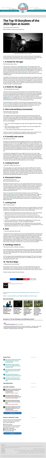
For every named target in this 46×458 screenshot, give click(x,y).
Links (23, 446)
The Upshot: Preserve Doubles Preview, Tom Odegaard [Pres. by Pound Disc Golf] (12, 366)
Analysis (31, 10)
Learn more (12, 433)
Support (37, 450)
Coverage (9, 446)
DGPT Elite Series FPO (10, 292)
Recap (23, 29)
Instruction (36, 10)
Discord (34, 7)
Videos (31, 7)
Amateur (43, 448)
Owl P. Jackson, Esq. (13, 29)
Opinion (20, 29)
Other (32, 446)
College (40, 448)
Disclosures (32, 451)
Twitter (22, 452)
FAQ (40, 450)
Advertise (24, 451)
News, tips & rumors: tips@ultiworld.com (6, 7)
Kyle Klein (5, 98)
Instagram (25, 452)
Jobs (35, 451)
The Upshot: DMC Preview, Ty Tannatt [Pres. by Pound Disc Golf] (13, 375)
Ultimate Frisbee (42, 451)
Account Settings (32, 450)
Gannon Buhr (14, 197)
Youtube (29, 452)
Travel (12, 447)
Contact (28, 451)
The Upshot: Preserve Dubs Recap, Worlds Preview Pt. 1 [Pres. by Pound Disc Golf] (13, 361)
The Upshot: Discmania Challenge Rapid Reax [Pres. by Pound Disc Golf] (13, 371)
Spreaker (33, 452)
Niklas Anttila (24, 68)
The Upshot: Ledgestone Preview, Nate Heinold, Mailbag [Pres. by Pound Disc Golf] (13, 408)
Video (15, 447)
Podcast (35, 446)
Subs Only (43, 10)
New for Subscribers (22, 450)
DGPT (5, 10)
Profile (42, 446)
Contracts (8, 10)
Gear (13, 446)
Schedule (12, 10)
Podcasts (39, 10)
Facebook (18, 452)
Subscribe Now (12, 413)
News (29, 10)
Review (9, 447)
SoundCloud (38, 452)
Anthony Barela (9, 99)
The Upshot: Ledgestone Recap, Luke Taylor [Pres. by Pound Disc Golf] (12, 379)
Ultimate (37, 7)
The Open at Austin (33, 292)
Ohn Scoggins (6, 115)
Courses (6, 446)
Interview (20, 446)
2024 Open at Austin (25, 292)
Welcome (16, 450)
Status (38, 451)
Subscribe (43, 450)
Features (2, 446)
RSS (44, 452)
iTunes (41, 452)
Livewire (17, 447)
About (21, 451)
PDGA (2, 10)
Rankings (15, 10)
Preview (38, 446)
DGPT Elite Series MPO (18, 292)
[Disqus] (23, 337)
